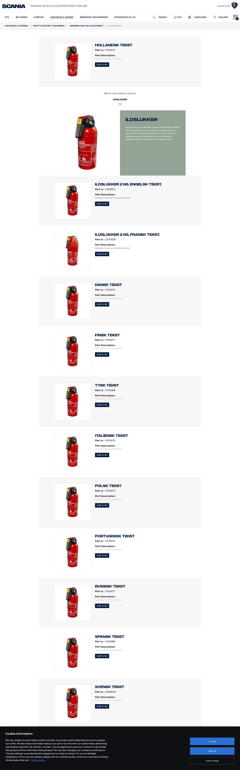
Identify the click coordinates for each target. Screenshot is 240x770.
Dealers (223, 17)
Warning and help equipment (86, 26)
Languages (200, 17)
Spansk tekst (109, 637)
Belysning (21, 17)
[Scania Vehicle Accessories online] (14, 6)
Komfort (39, 17)
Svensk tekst (109, 687)
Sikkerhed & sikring (61, 17)
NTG (179, 17)
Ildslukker (142, 119)
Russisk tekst (110, 586)
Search (162, 17)
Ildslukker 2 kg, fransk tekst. (127, 235)
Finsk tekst (107, 335)
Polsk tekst (108, 486)
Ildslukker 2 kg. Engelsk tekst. (128, 184)
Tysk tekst (107, 385)
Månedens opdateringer (94, 17)
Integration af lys (125, 17)
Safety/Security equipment (49, 26)
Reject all (212, 751)
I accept (212, 741)
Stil (7, 17)
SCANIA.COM (223, 6)
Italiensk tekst (111, 436)
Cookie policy (38, 760)
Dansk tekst (108, 285)
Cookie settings (212, 761)
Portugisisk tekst (115, 536)
